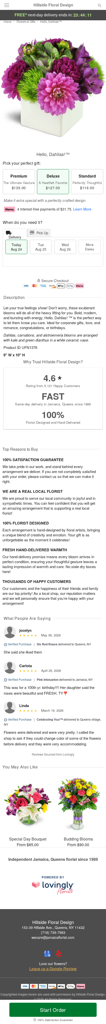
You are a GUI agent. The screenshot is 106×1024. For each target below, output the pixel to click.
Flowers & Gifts (26, 21)
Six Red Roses (47, 644)
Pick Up (42, 232)
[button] (95, 1013)
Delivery (15, 236)
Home (8, 21)
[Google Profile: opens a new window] (47, 953)
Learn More (82, 209)
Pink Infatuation (47, 679)
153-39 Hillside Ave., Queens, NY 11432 (53, 927)
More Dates (89, 246)
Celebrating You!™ (50, 719)
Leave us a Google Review (53, 968)
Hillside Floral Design (53, 5)
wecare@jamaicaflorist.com (53, 937)
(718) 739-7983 (53, 932)
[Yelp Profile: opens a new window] (58, 953)
